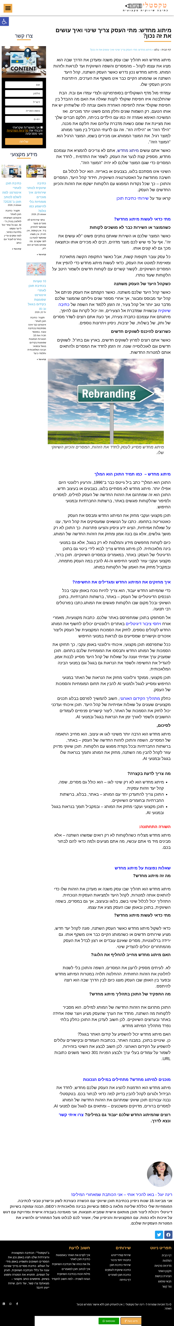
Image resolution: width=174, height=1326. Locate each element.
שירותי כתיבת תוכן (133, 198)
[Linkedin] (4, 1304)
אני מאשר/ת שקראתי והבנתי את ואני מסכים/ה (25, 130)
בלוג (156, 49)
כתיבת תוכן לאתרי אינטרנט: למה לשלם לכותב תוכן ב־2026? (11, 192)
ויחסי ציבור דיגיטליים (143, 623)
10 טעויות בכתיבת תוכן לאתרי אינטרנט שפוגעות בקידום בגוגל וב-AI (37, 295)
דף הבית (166, 49)
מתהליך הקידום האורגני (140, 698)
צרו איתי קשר (71, 1114)
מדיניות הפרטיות (17, 130)
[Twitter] (159, 1235)
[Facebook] (168, 1235)
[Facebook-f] (17, 1304)
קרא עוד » (41, 254)
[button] (4, 21)
